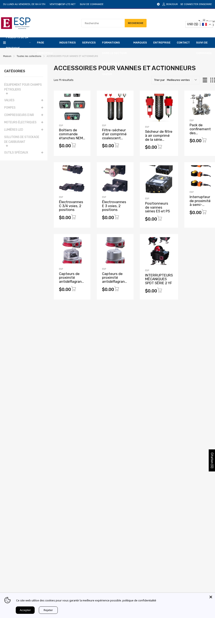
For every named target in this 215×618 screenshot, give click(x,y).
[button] (199, 24)
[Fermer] (211, 597)
